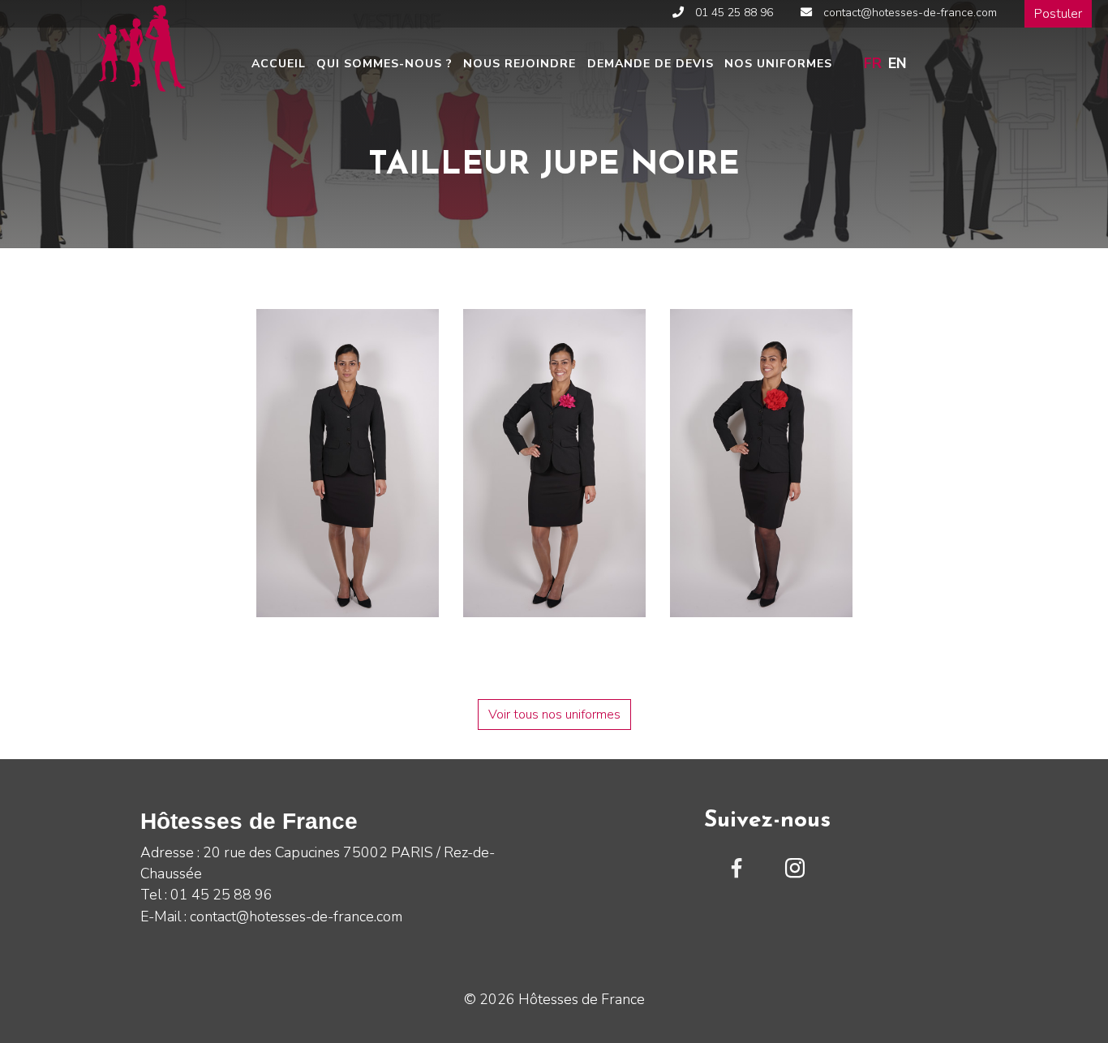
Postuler (1058, 14)
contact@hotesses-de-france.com (908, 12)
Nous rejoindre (519, 63)
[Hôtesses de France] (140, 46)
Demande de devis (650, 63)
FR (873, 63)
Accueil (278, 63)
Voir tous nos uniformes (554, 714)
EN (897, 63)
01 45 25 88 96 (732, 12)
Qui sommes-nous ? (384, 63)
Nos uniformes (778, 63)
